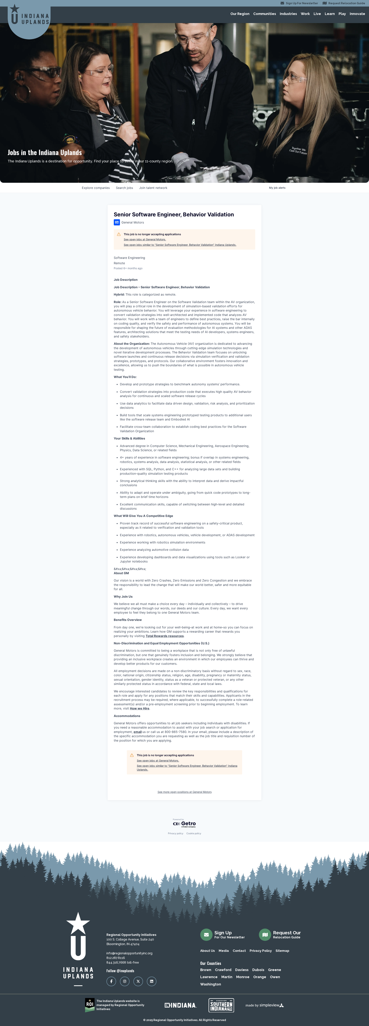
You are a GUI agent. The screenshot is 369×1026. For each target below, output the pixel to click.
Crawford (223, 970)
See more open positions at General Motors (185, 791)
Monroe (242, 977)
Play (342, 14)
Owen (275, 977)
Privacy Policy (261, 951)
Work (305, 14)
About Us (207, 951)
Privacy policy (175, 833)
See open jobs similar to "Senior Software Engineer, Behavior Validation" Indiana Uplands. (180, 244)
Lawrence (209, 977)
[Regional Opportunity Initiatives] (29, 14)
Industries (288, 14)
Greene (274, 970)
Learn (330, 14)
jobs (124, 188)
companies (96, 188)
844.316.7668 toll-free (122, 962)
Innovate (357, 14)
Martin (226, 977)
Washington (210, 984)
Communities (264, 14)
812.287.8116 (115, 958)
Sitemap (282, 951)
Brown (205, 970)
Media (224, 951)
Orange (259, 977)
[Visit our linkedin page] (151, 981)
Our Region (239, 14)
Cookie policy (193, 833)
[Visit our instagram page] (125, 981)
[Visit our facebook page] (111, 981)
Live (317, 14)
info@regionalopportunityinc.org (129, 953)
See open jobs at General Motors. (145, 239)
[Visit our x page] (138, 981)
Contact (239, 951)
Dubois (258, 970)
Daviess (241, 970)
